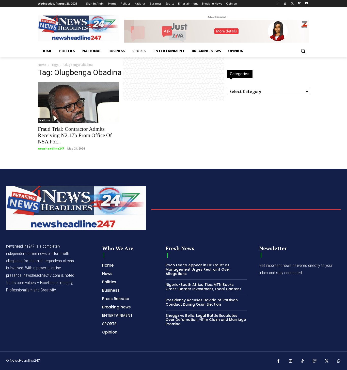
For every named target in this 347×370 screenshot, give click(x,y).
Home (42, 65)
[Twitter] (292, 4)
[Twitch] (315, 361)
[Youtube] (306, 4)
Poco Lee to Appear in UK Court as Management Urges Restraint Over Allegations (198, 269)
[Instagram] (285, 4)
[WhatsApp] (339, 361)
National (45, 120)
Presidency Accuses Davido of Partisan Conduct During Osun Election (202, 302)
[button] (303, 51)
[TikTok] (302, 361)
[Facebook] (278, 4)
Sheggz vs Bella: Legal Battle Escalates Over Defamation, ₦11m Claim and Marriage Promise (206, 320)
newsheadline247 (51, 148)
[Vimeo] (299, 4)
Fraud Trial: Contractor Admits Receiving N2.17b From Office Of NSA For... (75, 135)
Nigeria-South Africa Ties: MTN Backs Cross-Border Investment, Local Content (203, 286)
